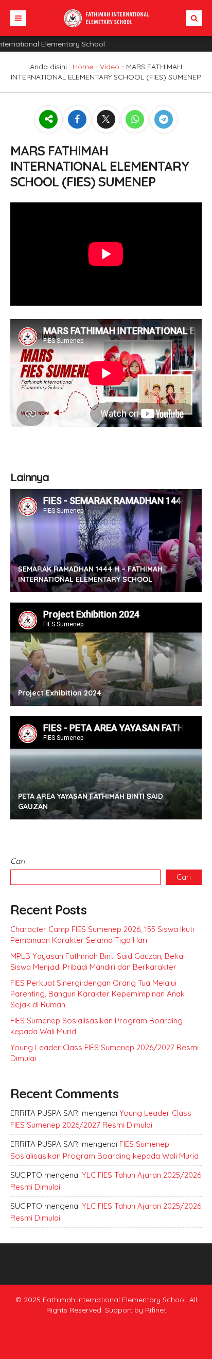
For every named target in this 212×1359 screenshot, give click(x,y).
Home (83, 66)
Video (109, 66)
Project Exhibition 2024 (59, 693)
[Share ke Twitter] (107, 119)
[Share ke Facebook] (78, 119)
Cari (17, 861)
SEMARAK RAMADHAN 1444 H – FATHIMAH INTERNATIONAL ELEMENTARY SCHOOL (90, 574)
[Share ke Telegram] (163, 119)
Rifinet (155, 1310)
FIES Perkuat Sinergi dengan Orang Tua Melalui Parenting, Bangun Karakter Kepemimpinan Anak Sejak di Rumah (97, 993)
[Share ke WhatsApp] (135, 119)
